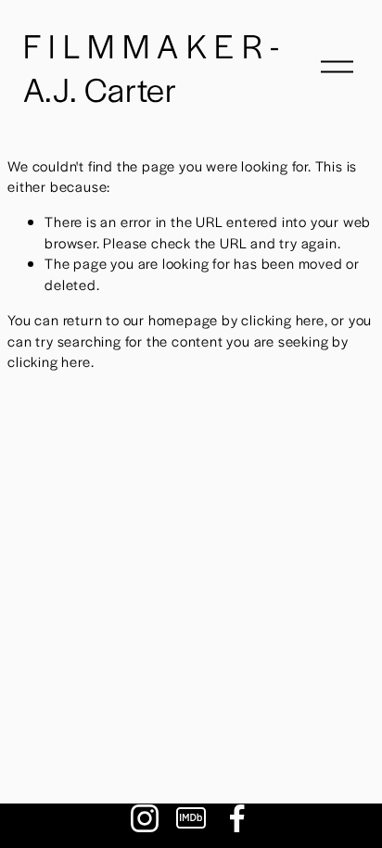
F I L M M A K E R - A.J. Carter (151, 66)
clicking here (282, 319)
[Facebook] (237, 818)
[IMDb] (191, 818)
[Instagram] (144, 818)
